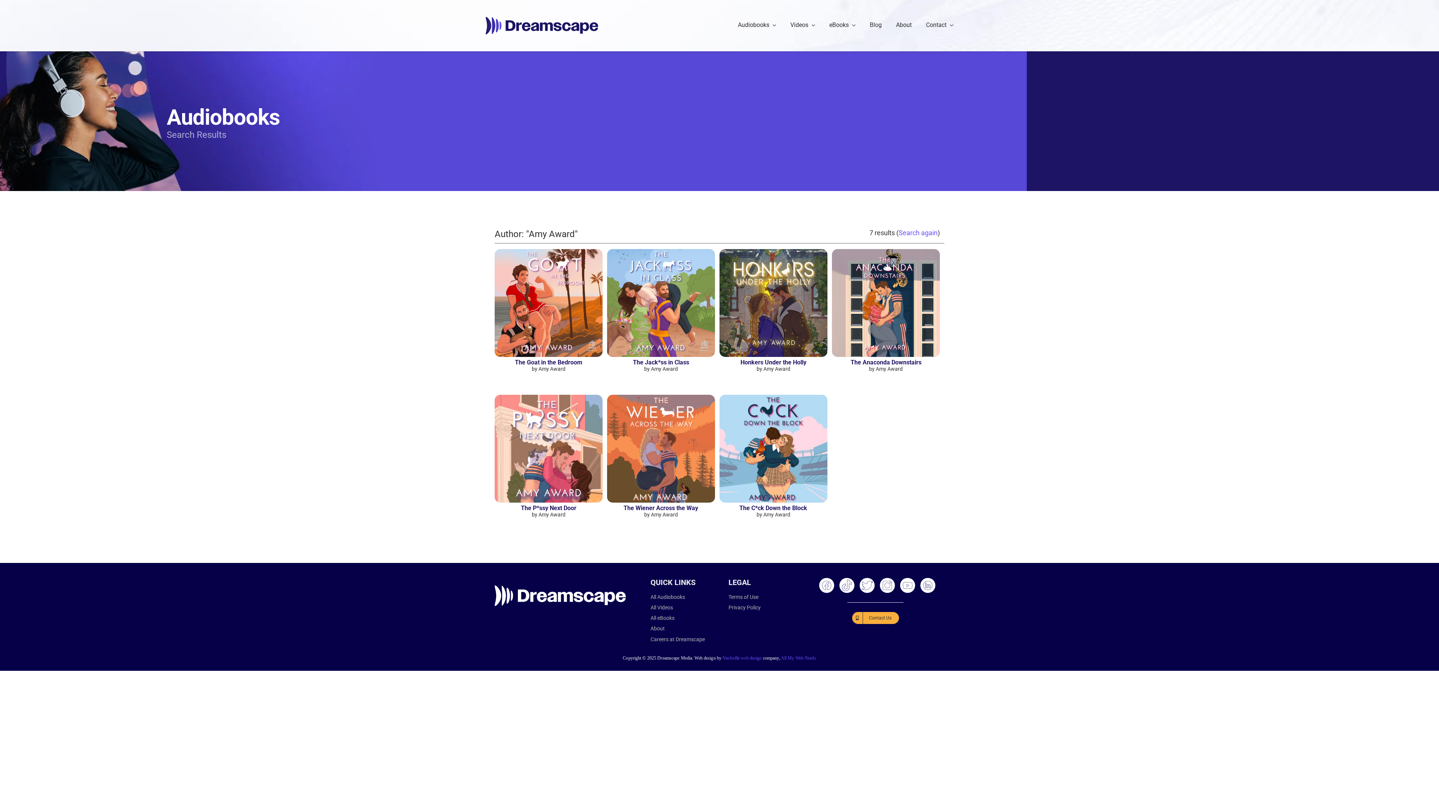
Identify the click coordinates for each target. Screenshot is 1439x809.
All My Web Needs (798, 658)
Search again (918, 233)
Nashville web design (741, 658)
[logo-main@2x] (542, 19)
